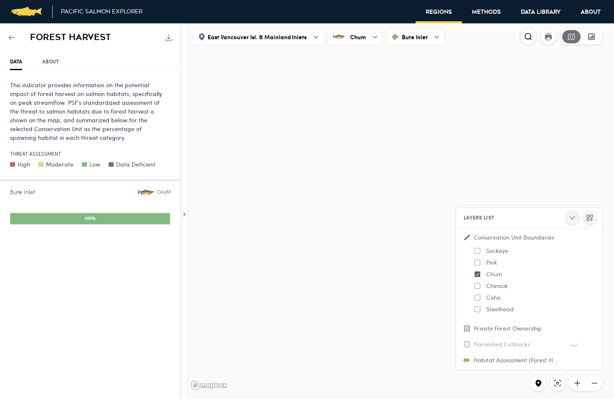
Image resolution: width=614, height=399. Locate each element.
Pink (491, 262)
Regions (439, 12)
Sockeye (497, 251)
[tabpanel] (90, 155)
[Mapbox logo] (208, 385)
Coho (493, 297)
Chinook (497, 286)
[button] (529, 275)
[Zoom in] (577, 383)
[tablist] (90, 62)
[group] (581, 36)
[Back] (11, 37)
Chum (494, 274)
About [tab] (50, 61)
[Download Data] (168, 37)
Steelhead (500, 309)
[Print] (548, 36)
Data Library (541, 12)
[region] (307, 211)
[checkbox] (477, 251)
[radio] (571, 36)
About (591, 12)
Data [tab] (16, 61)
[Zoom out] (594, 383)
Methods (486, 12)
